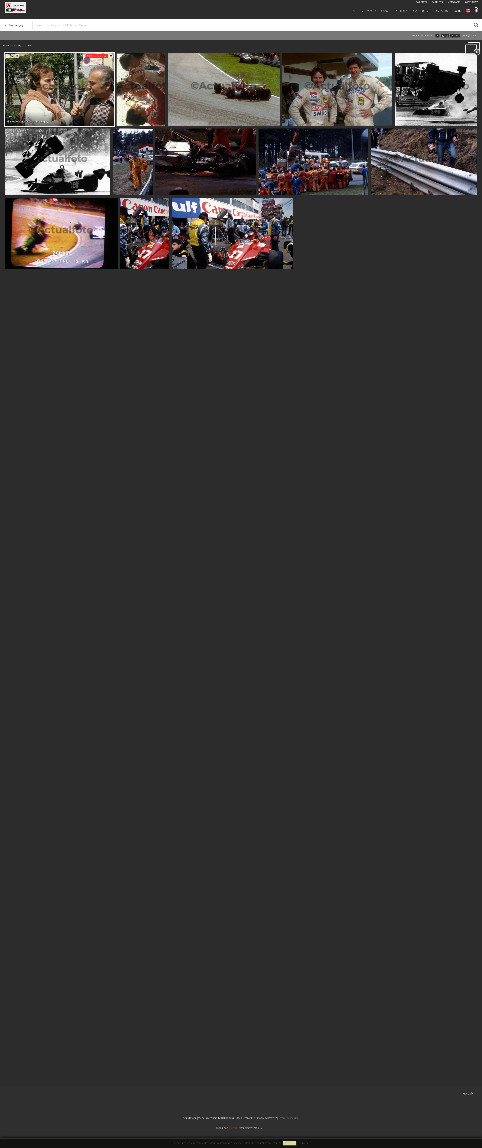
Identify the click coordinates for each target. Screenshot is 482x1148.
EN (468, 10)
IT (476, 10)
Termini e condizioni (288, 1118)
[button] (472, 1132)
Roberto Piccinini (45, 8)
